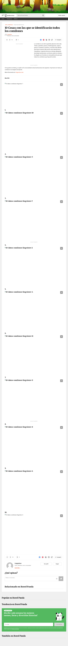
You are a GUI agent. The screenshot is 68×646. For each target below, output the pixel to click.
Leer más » (17, 567)
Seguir (57, 564)
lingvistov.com (19, 72)
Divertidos (10, 24)
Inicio (3, 18)
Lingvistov (9, 34)
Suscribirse (59, 624)
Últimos (15, 18)
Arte (6, 24)
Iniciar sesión (61, 15)
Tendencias (9, 18)
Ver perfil (46, 564)
